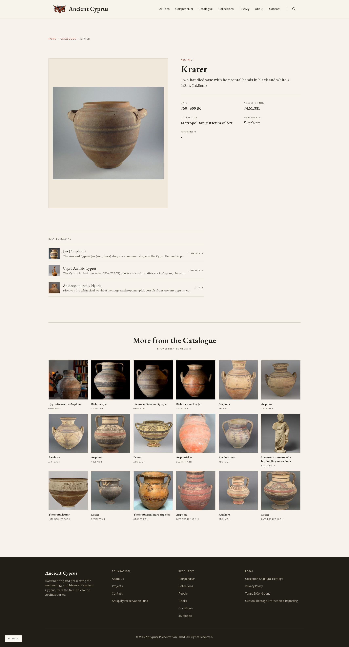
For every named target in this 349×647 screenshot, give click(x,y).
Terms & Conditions (257, 593)
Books (183, 601)
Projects (117, 586)
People (183, 593)
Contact (275, 9)
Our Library (186, 608)
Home (52, 39)
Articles (164, 9)
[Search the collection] (294, 9)
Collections (226, 9)
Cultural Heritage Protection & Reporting (271, 601)
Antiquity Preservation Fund (130, 601)
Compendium (184, 9)
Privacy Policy (254, 586)
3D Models (185, 616)
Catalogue (206, 9)
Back (15, 638)
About (259, 9)
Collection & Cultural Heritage (264, 579)
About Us (118, 579)
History (245, 9)
